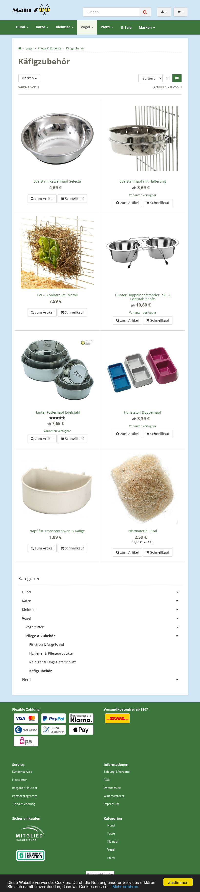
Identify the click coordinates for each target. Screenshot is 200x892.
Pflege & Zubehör (40, 635)
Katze (41, 27)
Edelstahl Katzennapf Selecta (57, 181)
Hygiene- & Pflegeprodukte (51, 653)
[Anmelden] (164, 12)
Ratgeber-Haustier (24, 788)
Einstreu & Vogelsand (46, 644)
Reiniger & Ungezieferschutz (52, 662)
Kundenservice (22, 772)
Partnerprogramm (24, 796)
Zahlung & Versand (117, 772)
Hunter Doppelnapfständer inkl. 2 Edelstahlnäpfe (142, 297)
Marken (146, 27)
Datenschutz (112, 788)
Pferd (106, 27)
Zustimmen (178, 882)
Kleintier (63, 27)
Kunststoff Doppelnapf (142, 412)
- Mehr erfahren (124, 886)
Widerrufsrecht (114, 796)
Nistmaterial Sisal (142, 531)
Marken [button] (28, 78)
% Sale (125, 27)
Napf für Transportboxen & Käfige (57, 531)
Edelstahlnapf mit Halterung (143, 181)
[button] (167, 78)
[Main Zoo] (31, 9)
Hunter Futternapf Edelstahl (57, 412)
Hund (21, 27)
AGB (107, 780)
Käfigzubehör (40, 671)
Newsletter (19, 780)
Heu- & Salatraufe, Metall (57, 295)
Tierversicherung (23, 804)
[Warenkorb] (180, 12)
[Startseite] (19, 48)
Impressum (111, 804)
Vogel (86, 27)
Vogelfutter (35, 627)
